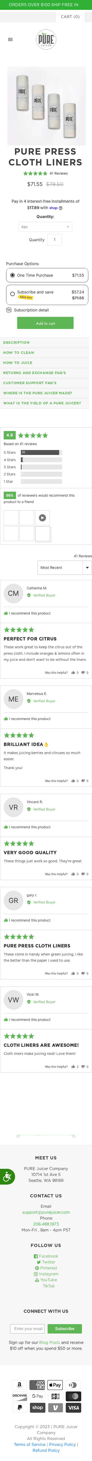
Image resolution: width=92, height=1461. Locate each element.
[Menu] (10, 39)
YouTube (48, 1280)
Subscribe (64, 1329)
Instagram (48, 1274)
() (70, 17)
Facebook (48, 1256)
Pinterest (48, 1268)
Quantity (37, 239)
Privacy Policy (63, 1445)
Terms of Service (30, 1445)
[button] (11, 517)
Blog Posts (49, 1343)
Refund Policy (46, 1451)
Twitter (48, 1262)
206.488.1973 (46, 1224)
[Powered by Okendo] (12, 421)
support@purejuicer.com (46, 1212)
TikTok (48, 1286)
